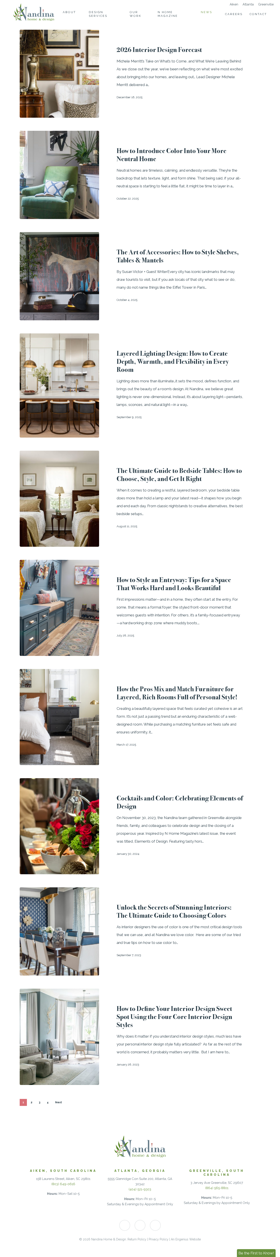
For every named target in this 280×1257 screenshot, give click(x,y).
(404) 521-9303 (140, 1189)
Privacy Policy (158, 1239)
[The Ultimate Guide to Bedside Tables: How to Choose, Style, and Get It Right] (59, 499)
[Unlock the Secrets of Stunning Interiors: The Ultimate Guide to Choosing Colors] (59, 931)
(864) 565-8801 (216, 1188)
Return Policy (137, 1239)
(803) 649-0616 (63, 1184)
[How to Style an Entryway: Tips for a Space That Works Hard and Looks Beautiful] (59, 608)
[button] (256, 1253)
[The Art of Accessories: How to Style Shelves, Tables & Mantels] (59, 276)
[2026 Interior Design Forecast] (59, 74)
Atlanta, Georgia (140, 1171)
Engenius (181, 1239)
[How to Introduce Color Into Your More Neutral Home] (59, 175)
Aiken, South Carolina (63, 1171)
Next (58, 1102)
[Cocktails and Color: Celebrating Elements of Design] (59, 826)
